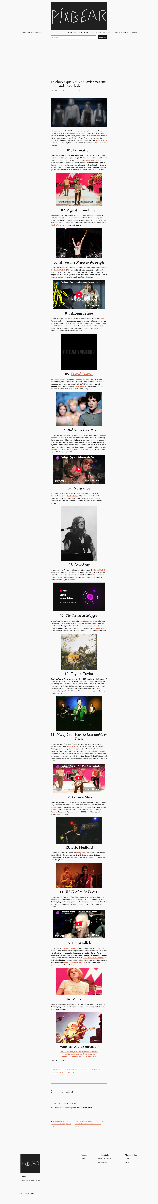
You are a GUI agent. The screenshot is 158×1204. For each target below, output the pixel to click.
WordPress (31, 1193)
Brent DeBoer (56, 1069)
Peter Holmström (96, 1069)
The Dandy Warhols (58, 1072)
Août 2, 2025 (54, 91)
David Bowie (82, 374)
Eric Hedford (84, 1069)
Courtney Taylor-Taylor (70, 1069)
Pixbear (65, 91)
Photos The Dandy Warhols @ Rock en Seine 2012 (79, 1052)
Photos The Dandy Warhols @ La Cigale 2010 (79, 1056)
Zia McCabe (70, 1072)
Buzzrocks (75, 91)
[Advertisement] (79, 56)
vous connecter (65, 1108)
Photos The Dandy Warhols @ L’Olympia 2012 (79, 1054)
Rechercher (102, 37)
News (80, 91)
